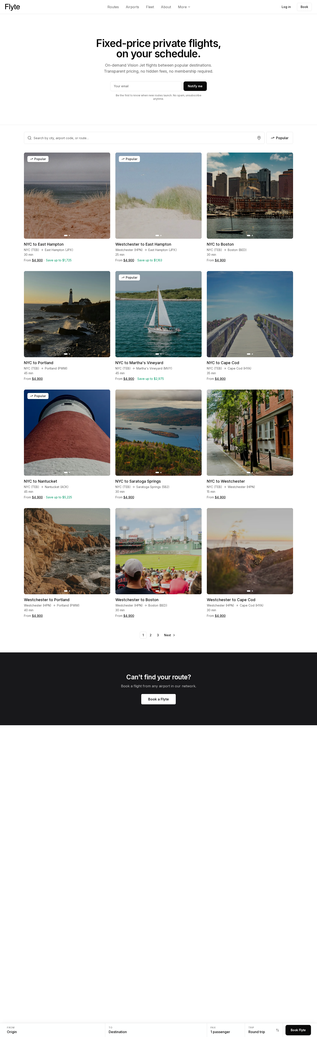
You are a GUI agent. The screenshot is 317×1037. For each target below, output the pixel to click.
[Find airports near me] (259, 138)
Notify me (195, 86)
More (182, 7)
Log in (286, 7)
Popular (282, 138)
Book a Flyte (158, 699)
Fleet (150, 7)
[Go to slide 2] (69, 235)
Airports (132, 7)
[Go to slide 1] (65, 235)
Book (304, 7)
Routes (113, 7)
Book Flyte (298, 1030)
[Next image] (105, 196)
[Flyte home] (12, 6)
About (166, 7)
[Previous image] (30, 196)
